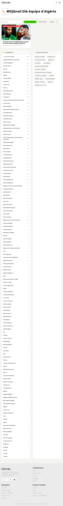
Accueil (3, 8)
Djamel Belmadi (50, 79)
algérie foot (51, 57)
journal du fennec (41, 75)
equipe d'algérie (40, 57)
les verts (38, 63)
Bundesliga (36, 478)
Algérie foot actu (40, 85)
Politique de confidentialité (40, 495)
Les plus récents (30, 22)
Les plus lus (42, 22)
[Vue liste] (60, 22)
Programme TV (6, 495)
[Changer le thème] (56, 2)
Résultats (4, 498)
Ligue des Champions (7, 493)
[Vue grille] (57, 22)
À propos (35, 488)
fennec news (39, 79)
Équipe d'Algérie (6, 490)
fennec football (40, 82)
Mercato (4, 488)
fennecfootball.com (43, 504)
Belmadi (50, 82)
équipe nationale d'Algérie (43, 72)
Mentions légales (37, 493)
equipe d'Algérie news (41, 66)
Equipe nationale (40, 60)
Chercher (52, 22)
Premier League (37, 473)
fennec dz (51, 60)
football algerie (40, 69)
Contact (35, 490)
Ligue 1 (34, 471)
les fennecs (47, 63)
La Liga (34, 476)
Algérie (51, 75)
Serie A (34, 481)
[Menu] (59, 2)
